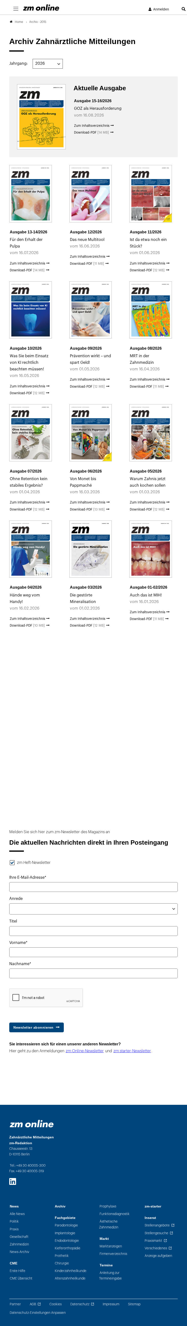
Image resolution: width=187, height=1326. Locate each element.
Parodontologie (66, 1225)
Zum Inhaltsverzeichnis (92, 125)
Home (19, 21)
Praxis (14, 1229)
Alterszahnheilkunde (70, 1278)
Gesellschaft (19, 1236)
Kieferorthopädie (67, 1248)
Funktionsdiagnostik (115, 1214)
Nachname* (20, 964)
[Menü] (16, 9)
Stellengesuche (156, 1233)
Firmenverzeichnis (113, 1253)
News (14, 1206)
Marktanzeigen (111, 1246)
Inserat (150, 1218)
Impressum (111, 1304)
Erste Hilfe (17, 1270)
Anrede (16, 899)
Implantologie (65, 1233)
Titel (13, 921)
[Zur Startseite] (41, 7)
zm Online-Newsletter (85, 1051)
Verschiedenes (156, 1248)
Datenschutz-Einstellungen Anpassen (38, 1312)
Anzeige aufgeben (158, 1255)
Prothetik (62, 1255)
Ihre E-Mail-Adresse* (27, 877)
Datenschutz (79, 1304)
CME (13, 1263)
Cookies (55, 1304)
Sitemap (134, 1304)
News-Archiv (19, 1251)
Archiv (60, 1206)
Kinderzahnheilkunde (70, 1270)
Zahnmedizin (19, 1244)
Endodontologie (67, 1240)
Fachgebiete (65, 1218)
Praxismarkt (153, 1240)
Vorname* (18, 943)
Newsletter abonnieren (33, 1027)
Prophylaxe (108, 1206)
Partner (15, 1304)
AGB (33, 1304)
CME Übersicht (21, 1278)
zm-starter (153, 1206)
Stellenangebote (157, 1225)
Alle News (17, 1214)
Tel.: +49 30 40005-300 (28, 1165)
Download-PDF (91, 132)
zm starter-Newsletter (132, 1051)
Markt (104, 1239)
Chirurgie (62, 1263)
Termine (106, 1265)
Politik (14, 1221)
